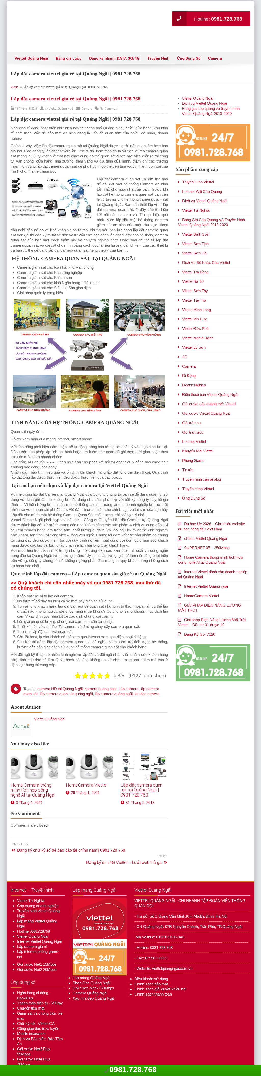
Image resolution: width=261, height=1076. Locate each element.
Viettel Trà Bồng (195, 256)
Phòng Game (193, 445)
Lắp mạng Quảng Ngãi (91, 962)
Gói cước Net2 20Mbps (37, 954)
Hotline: (218, 19)
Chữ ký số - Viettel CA (36, 1008)
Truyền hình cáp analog (201, 464)
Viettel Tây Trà (194, 285)
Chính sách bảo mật (151, 968)
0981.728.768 (133, 1069)
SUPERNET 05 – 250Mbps (207, 532)
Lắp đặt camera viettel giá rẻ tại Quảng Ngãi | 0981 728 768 (75, 83)
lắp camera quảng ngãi (114, 678)
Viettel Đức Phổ (195, 313)
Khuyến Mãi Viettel (197, 436)
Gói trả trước (193, 417)
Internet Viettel (194, 426)
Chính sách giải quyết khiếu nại (160, 974)
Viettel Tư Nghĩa (195, 195)
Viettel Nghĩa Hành (197, 322)
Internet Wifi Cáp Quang (202, 176)
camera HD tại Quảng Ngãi (60, 673)
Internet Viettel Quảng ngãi (206, 571)
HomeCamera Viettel (86, 769)
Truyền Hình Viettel (198, 167)
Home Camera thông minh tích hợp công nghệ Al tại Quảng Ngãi (33, 775)
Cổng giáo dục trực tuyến (38, 1013)
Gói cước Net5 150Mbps (93, 973)
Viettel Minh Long (196, 294)
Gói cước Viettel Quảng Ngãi (206, 398)
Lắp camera (128, 673)
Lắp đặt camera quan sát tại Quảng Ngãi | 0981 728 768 (141, 775)
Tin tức (188, 454)
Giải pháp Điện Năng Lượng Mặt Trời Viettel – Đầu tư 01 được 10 (212, 607)
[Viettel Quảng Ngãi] (77, 19)
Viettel (15, 72)
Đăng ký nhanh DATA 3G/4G (114, 43)
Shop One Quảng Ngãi (91, 967)
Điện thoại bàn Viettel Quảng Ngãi (210, 379)
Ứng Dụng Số (188, 43)
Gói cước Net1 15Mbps (37, 949)
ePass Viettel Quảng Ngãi (205, 523)
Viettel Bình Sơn (195, 219)
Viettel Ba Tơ (193, 266)
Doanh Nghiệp (194, 370)
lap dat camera (147, 678)
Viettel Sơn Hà (194, 238)
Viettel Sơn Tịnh (195, 228)
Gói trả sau (191, 407)
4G (184, 341)
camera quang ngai (100, 673)
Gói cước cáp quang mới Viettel (209, 388)
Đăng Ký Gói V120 (199, 619)
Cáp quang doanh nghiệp (37, 890)
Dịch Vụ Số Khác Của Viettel (206, 247)
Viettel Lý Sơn (194, 332)
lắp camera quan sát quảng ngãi (66, 678)
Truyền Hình (158, 43)
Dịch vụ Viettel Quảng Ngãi (204, 88)
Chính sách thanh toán (153, 979)
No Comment (109, 93)
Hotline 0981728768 (33, 916)
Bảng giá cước (69, 43)
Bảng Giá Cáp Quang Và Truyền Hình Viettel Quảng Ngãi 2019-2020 (211, 207)
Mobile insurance (31, 1018)
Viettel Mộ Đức (194, 304)
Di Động (189, 360)
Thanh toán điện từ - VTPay (40, 988)
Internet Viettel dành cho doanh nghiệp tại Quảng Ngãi (212, 559)
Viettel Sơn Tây (195, 275)
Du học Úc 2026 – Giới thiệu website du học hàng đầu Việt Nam (211, 511)
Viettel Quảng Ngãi (31, 43)
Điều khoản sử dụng (151, 963)
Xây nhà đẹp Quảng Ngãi (93, 983)
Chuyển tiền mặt (30, 993)
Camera (215, 43)
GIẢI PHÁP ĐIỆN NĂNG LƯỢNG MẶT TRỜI (209, 592)
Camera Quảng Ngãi (90, 978)
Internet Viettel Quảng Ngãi (39, 926)
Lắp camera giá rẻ (32, 931)
